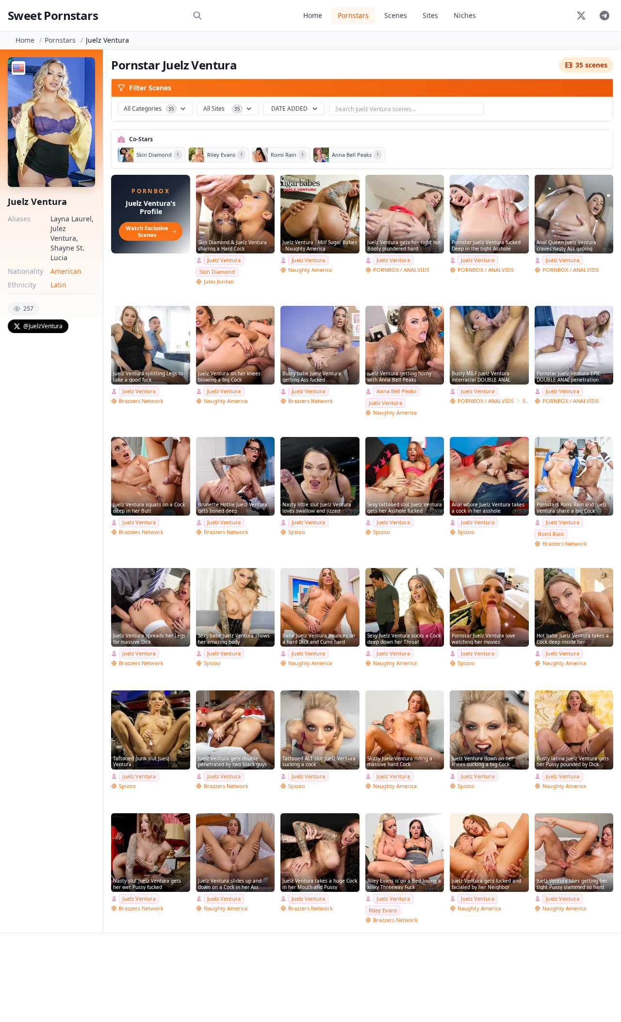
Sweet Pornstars (53, 15)
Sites (430, 15)
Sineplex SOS (525, 400)
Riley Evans (383, 910)
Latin (58, 284)
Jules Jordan (219, 281)
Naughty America (310, 269)
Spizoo (296, 532)
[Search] (197, 15)
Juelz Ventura (224, 260)
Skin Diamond (217, 271)
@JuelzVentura (43, 326)
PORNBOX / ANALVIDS (401, 269)
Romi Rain (551, 533)
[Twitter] (581, 15)
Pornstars (353, 15)
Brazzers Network (141, 400)
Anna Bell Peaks (396, 391)
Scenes (395, 15)
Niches (465, 15)
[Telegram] (604, 15)
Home (312, 15)
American (66, 271)
